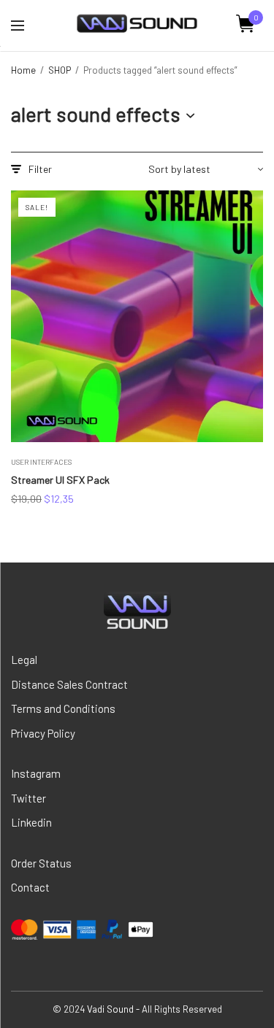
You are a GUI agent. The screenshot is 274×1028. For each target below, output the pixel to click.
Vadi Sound (110, 1009)
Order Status (41, 863)
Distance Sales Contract (69, 684)
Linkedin (31, 822)
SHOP (59, 70)
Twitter (28, 798)
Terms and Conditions (63, 708)
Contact (30, 887)
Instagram (36, 773)
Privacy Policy (43, 733)
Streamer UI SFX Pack (60, 480)
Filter (40, 169)
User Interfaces (41, 461)
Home (23, 70)
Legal (24, 659)
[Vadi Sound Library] (137, 24)
